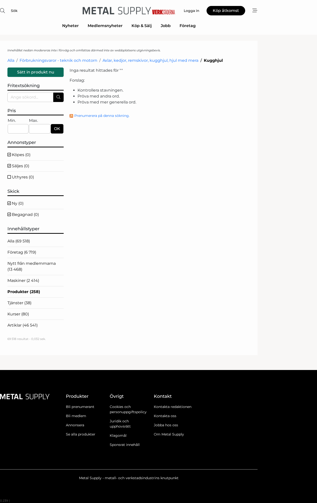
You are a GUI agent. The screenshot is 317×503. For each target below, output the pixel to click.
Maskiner (23, 280)
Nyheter (70, 25)
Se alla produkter (80, 434)
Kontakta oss (165, 416)
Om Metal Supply (169, 434)
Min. (12, 120)
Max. (33, 120)
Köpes (20, 154)
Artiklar (22, 325)
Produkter (23, 291)
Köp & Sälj (142, 25)
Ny (17, 203)
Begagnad (25, 214)
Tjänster (19, 303)
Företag (188, 25)
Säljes (20, 166)
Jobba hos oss (166, 425)
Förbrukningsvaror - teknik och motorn (58, 60)
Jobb (166, 25)
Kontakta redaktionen (172, 406)
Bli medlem (76, 416)
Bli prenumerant (80, 406)
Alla (10, 60)
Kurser (18, 314)
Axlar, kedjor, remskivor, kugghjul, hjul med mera (150, 60)
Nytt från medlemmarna (31, 266)
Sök (14, 10)
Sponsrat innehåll (125, 444)
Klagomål (118, 435)
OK (57, 128)
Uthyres (22, 177)
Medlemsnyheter (105, 25)
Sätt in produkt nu (35, 72)
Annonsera (75, 425)
